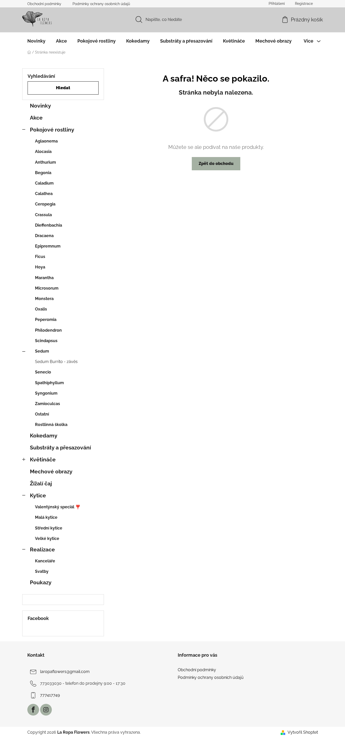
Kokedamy (43, 435)
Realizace (42, 549)
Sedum (42, 351)
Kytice (38, 495)
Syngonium (46, 393)
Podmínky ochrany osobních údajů (101, 4)
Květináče (43, 459)
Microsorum (46, 288)
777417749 (50, 695)
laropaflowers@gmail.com (65, 671)
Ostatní (42, 414)
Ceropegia (45, 204)
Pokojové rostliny (52, 129)
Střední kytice (48, 528)
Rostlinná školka (51, 424)
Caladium (44, 183)
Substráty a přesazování (60, 447)
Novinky (40, 105)
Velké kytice (47, 538)
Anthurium (45, 162)
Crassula (43, 214)
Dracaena (44, 235)
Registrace (304, 4)
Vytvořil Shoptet (303, 732)
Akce (36, 117)
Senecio (43, 372)
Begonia (43, 172)
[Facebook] (33, 710)
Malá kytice (46, 517)
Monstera (44, 298)
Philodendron (48, 330)
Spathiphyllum (49, 382)
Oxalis (41, 309)
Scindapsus (46, 340)
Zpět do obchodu (216, 163)
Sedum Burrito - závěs (56, 361)
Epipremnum (48, 246)
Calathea (44, 193)
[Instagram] (46, 710)
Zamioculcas (47, 403)
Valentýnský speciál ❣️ (57, 506)
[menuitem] (36, 41)
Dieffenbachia (48, 225)
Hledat (63, 87)
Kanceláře (45, 561)
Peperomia (45, 319)
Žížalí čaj (41, 483)
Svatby (42, 571)
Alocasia (43, 151)
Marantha (44, 277)
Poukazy (41, 582)
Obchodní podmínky (44, 4)
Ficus (40, 256)
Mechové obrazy (51, 471)
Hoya (40, 267)
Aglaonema (46, 141)
